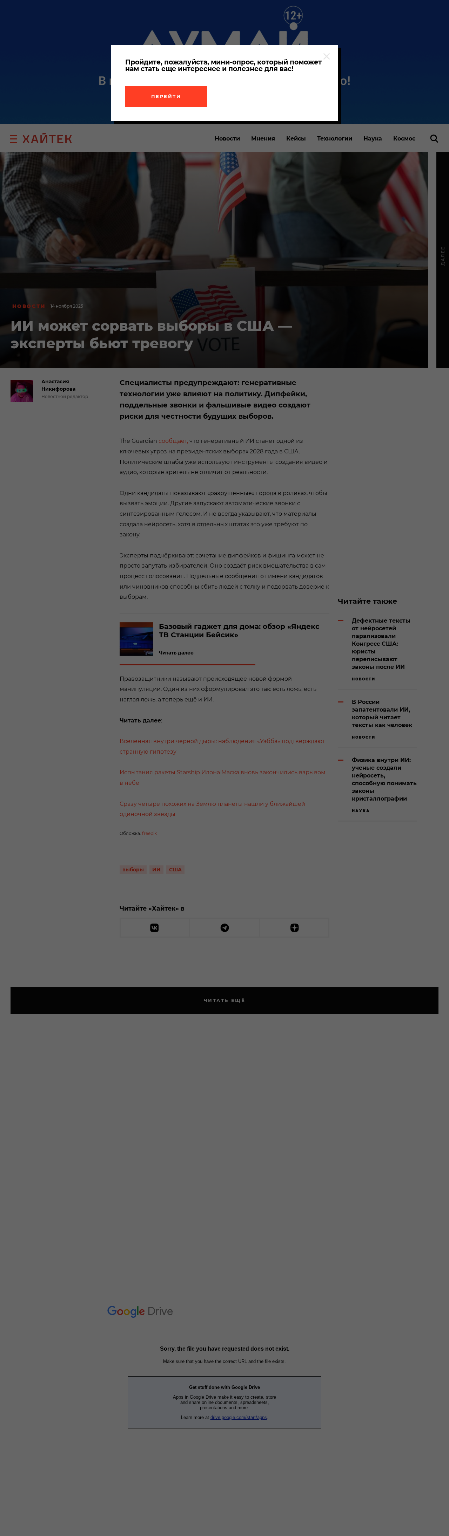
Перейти (166, 96)
